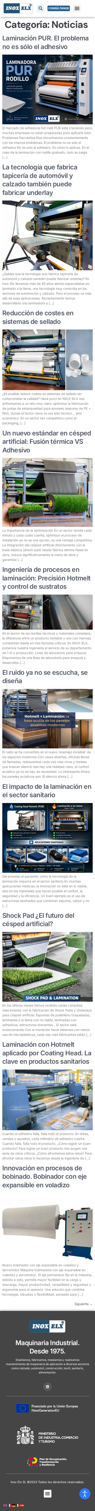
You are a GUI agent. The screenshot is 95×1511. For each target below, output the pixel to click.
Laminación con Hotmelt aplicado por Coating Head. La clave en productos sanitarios (47, 1052)
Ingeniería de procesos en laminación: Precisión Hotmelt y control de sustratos (46, 578)
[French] (10, 1505)
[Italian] (18, 1505)
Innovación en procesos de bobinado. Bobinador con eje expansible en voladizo (44, 1176)
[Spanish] (22, 1505)
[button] (77, 8)
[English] (5, 1505)
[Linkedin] (47, 1387)
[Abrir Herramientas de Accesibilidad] (84, 1493)
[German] (14, 1505)
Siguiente (83, 1304)
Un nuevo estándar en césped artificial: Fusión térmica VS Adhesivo (46, 441)
